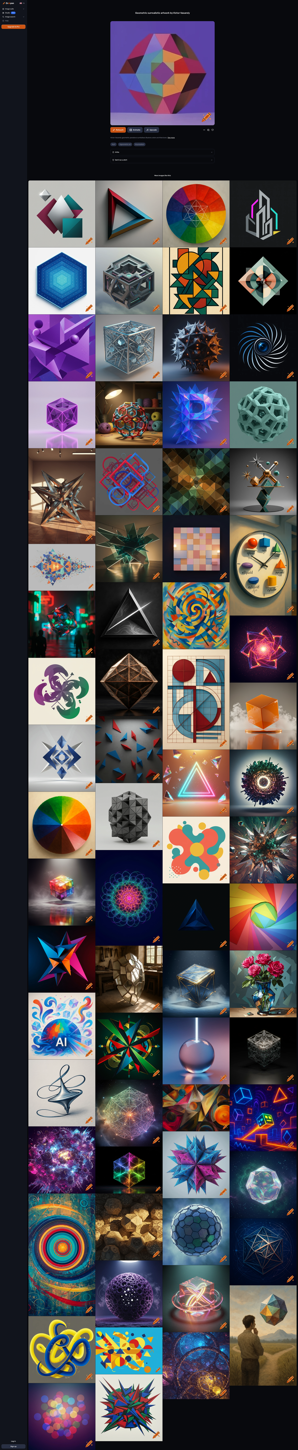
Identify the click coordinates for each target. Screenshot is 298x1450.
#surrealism (139, 144)
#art (113, 144)
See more (171, 138)
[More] (204, 130)
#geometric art (125, 144)
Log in (13, 1441)
